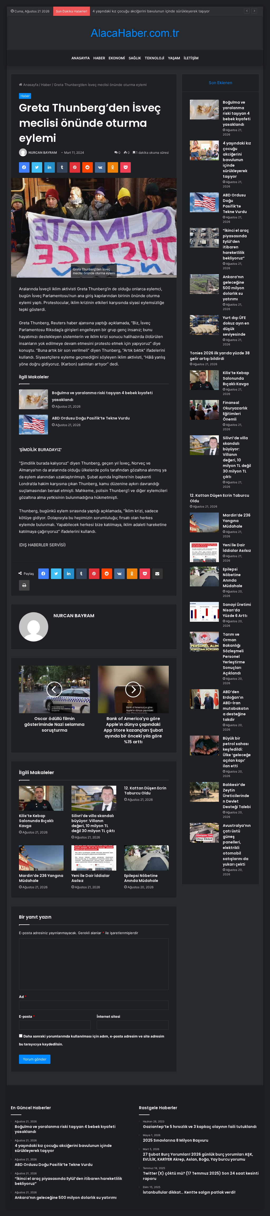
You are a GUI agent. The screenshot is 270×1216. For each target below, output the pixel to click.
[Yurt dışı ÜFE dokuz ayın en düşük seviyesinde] (204, 325)
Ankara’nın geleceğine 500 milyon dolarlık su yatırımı (233, 288)
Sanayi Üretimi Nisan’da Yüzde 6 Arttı (237, 610)
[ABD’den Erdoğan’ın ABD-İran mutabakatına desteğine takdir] (204, 699)
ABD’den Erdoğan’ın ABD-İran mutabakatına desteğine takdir (236, 705)
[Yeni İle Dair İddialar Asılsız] (93, 858)
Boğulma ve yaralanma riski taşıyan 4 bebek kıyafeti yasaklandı (236, 113)
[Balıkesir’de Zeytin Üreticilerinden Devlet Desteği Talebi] (204, 792)
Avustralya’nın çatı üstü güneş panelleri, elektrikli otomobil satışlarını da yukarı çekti (237, 845)
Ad (22, 997)
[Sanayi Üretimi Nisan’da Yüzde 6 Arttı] (204, 612)
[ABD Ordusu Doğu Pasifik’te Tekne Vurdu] (33, 425)
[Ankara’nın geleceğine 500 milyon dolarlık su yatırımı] (204, 284)
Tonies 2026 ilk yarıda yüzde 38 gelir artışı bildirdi (220, 355)
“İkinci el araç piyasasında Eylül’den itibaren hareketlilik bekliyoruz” (236, 244)
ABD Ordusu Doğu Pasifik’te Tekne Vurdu (126, 11)
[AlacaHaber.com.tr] (135, 33)
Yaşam (174, 58)
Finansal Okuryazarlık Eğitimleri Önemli (235, 411)
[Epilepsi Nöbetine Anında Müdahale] (146, 858)
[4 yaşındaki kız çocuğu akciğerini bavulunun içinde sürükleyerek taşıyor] (204, 150)
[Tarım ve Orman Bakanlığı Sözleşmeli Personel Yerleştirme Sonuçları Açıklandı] (204, 642)
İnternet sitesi (108, 1016)
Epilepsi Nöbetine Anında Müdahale (141, 878)
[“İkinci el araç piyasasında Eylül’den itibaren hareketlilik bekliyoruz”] (204, 238)
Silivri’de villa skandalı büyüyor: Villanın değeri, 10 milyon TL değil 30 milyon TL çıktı (93, 823)
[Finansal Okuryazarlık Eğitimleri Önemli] (204, 410)
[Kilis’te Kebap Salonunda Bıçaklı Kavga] (41, 798)
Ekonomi (117, 58)
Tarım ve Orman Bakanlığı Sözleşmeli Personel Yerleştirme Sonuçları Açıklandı (234, 654)
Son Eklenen (220, 82)
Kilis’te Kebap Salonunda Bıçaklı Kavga (36, 820)
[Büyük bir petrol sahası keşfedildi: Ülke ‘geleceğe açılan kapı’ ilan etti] (204, 745)
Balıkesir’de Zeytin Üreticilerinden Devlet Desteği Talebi (237, 795)
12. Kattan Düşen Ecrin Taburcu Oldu (145, 790)
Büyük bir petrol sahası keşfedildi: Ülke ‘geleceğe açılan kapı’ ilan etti (237, 752)
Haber (99, 58)
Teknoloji (154, 58)
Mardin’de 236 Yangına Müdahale (41, 878)
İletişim (191, 58)
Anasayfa (80, 58)
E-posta (27, 1016)
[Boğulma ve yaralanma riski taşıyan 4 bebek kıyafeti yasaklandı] (33, 399)
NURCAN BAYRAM (42, 153)
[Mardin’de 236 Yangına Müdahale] (41, 858)
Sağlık (135, 58)
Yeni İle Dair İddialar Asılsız (90, 878)
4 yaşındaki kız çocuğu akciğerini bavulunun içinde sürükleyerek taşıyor (237, 160)
